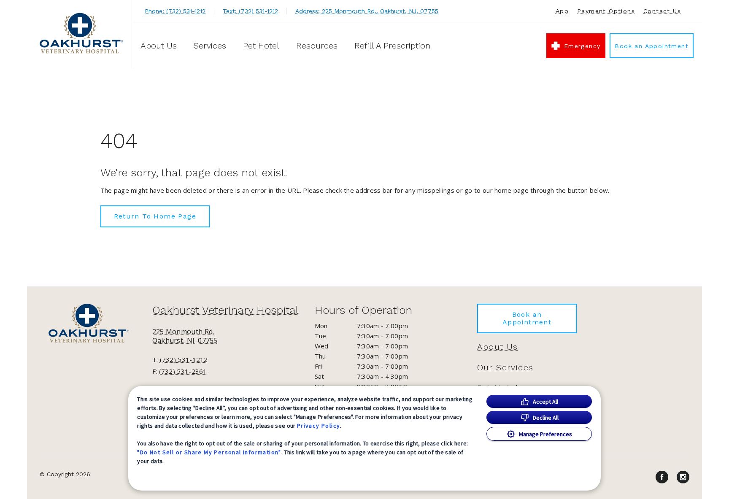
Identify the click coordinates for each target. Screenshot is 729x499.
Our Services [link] (505, 367)
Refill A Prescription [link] (392, 45)
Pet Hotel (261, 45)
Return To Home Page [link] (155, 216)
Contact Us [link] (662, 11)
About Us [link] (497, 347)
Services (210, 45)
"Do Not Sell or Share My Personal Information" (209, 452)
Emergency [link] (582, 46)
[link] (81, 33)
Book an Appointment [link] (651, 46)
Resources (317, 45)
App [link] (562, 11)
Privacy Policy (318, 425)
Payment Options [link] (606, 11)
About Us (158, 45)
